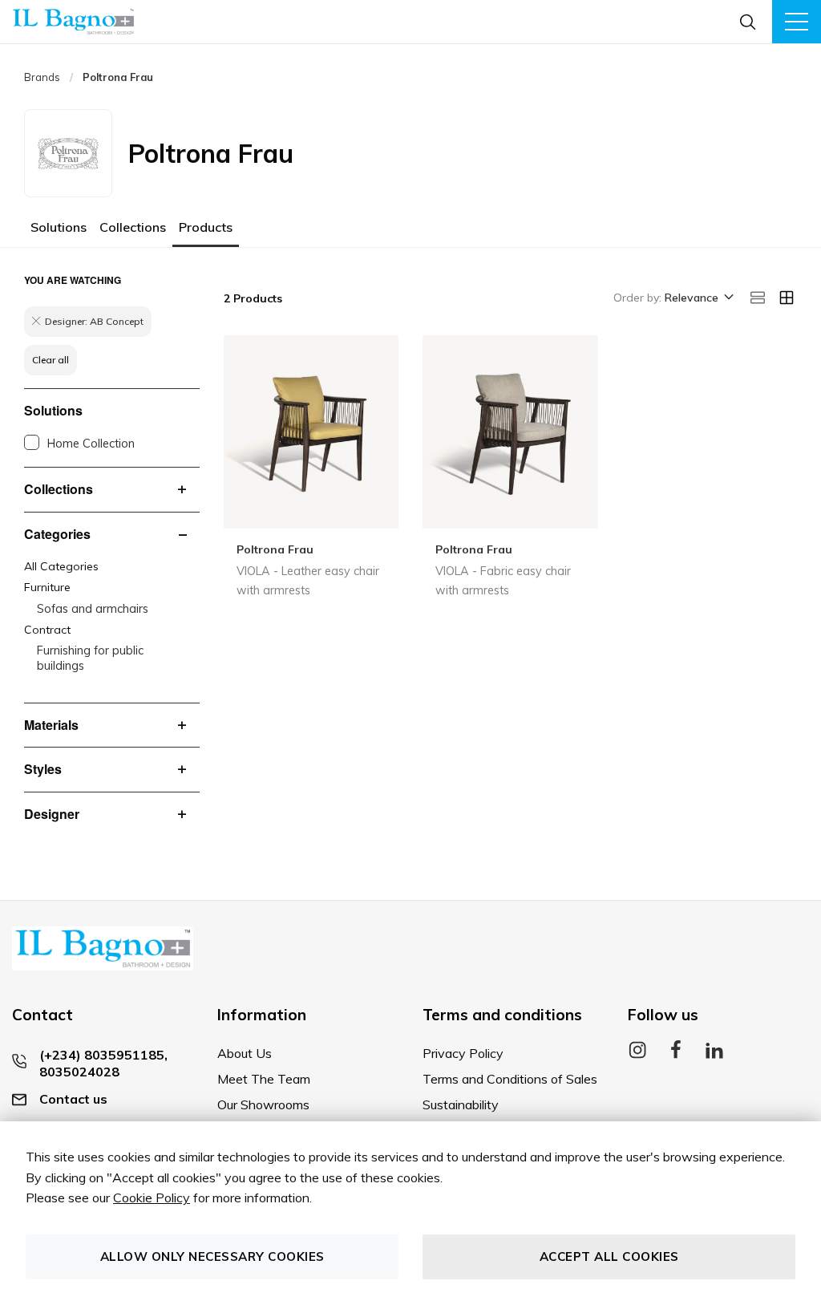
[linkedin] (714, 1055)
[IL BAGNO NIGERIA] (73, 22)
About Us (244, 1053)
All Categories (61, 566)
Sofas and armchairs (92, 609)
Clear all (50, 360)
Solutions (58, 227)
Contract (47, 629)
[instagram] (637, 1055)
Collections (132, 227)
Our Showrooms (263, 1104)
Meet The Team (263, 1078)
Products (206, 227)
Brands (42, 77)
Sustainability (461, 1104)
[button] (698, 298)
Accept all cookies (609, 1256)
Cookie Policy (151, 1197)
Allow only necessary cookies (212, 1256)
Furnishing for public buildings (90, 658)
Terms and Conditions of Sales (510, 1078)
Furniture (47, 587)
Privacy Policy (463, 1053)
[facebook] (676, 1055)
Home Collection (91, 443)
